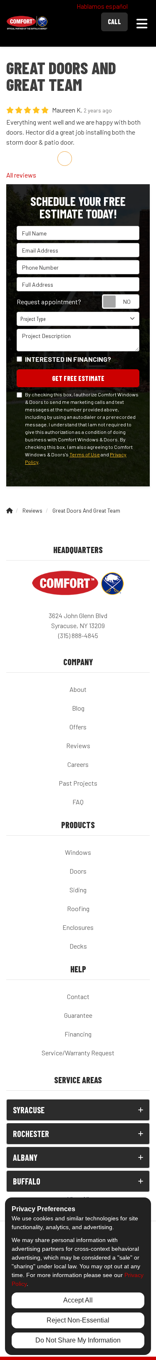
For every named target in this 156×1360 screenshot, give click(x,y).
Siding (78, 890)
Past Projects (78, 783)
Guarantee (78, 1015)
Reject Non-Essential (78, 1320)
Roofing (78, 908)
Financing (78, 1034)
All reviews (21, 175)
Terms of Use (84, 454)
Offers (78, 727)
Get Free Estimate (78, 378)
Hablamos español (102, 6)
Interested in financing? (68, 359)
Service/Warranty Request (78, 1053)
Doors (78, 871)
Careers (78, 764)
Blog (78, 708)
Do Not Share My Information (78, 1340)
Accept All (78, 1300)
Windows (78, 852)
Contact (78, 996)
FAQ (78, 802)
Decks (78, 946)
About (78, 689)
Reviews (78, 745)
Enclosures (78, 927)
